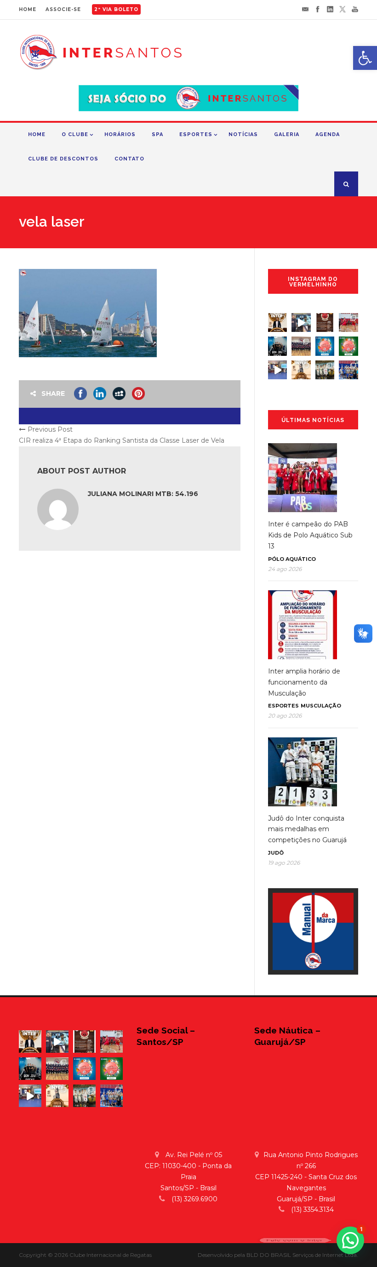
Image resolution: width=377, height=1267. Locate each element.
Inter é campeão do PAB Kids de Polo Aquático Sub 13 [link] (310, 535)
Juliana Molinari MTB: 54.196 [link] (143, 494)
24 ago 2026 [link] (285, 568)
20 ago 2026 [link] (285, 715)
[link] (365, 58)
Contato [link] (129, 159)
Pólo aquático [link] (292, 559)
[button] (350, 1240)
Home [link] (37, 134)
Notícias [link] (243, 134)
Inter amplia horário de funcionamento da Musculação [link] (304, 682)
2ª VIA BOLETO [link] (116, 9)
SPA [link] (157, 134)
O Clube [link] (75, 134)
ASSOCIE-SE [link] (63, 9)
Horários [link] (120, 134)
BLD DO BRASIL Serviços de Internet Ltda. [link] (302, 1254)
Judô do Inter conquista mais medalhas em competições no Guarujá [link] (307, 829)
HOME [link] (27, 9)
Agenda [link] (327, 134)
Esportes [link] (195, 134)
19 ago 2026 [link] (284, 862)
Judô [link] (276, 853)
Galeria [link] (286, 134)
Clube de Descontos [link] (63, 159)
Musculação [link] (321, 705)
